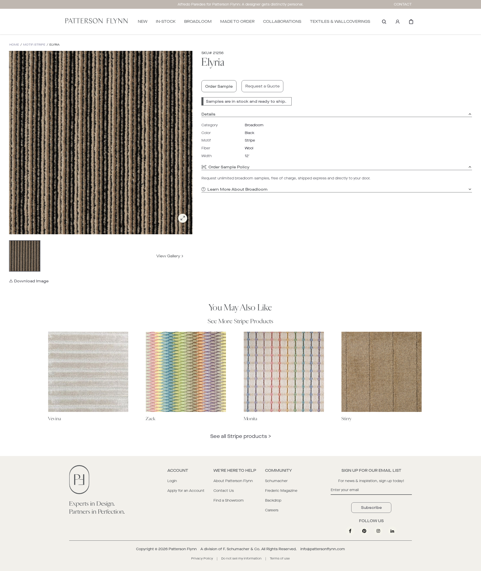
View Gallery (168, 256)
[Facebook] (350, 530)
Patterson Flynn (183, 549)
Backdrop (273, 500)
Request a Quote (262, 86)
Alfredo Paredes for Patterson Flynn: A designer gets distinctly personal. (240, 4)
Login (172, 481)
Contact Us (223, 490)
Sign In (397, 21)
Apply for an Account (185, 490)
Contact (403, 4)
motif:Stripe (34, 45)
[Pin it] (364, 530)
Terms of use (280, 558)
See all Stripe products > (240, 436)
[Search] (384, 21)
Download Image (31, 281)
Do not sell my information (241, 558)
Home (14, 45)
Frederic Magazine (281, 490)
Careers (271, 510)
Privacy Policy (202, 558)
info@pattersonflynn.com (322, 549)
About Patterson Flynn (233, 481)
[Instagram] (378, 530)
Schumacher (276, 481)
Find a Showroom (228, 500)
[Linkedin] (392, 530)
